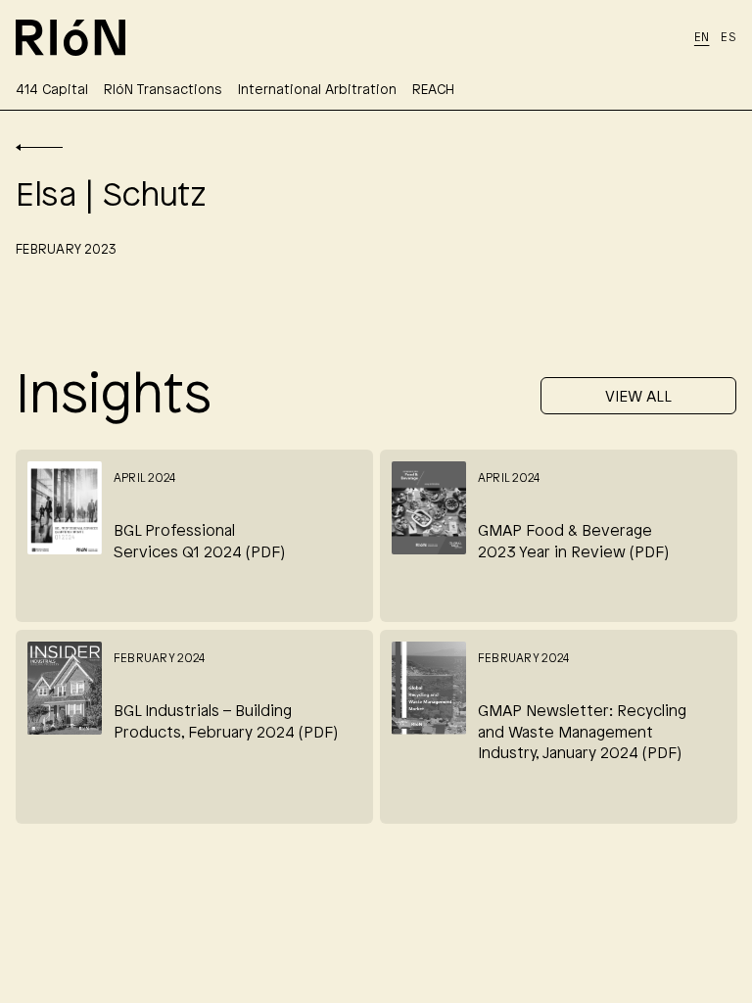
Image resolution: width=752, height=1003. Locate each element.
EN (702, 37)
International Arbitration (317, 90)
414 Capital (52, 90)
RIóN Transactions (163, 90)
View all (638, 397)
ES (728, 37)
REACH (433, 90)
